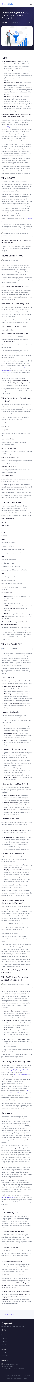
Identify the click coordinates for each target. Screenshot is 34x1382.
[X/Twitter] (5, 1330)
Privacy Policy (17, 1375)
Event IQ (3, 1344)
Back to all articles (9, 1314)
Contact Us (4, 1356)
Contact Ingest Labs (8, 1197)
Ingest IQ (4, 1338)
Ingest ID (4, 1341)
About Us (4, 1353)
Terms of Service (8, 1375)
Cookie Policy (26, 1375)
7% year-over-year (13, 127)
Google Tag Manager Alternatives (19, 1070)
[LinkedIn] (2, 1330)
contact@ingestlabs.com (11, 1364)
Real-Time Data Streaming (22, 1074)
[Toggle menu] (31, 4)
